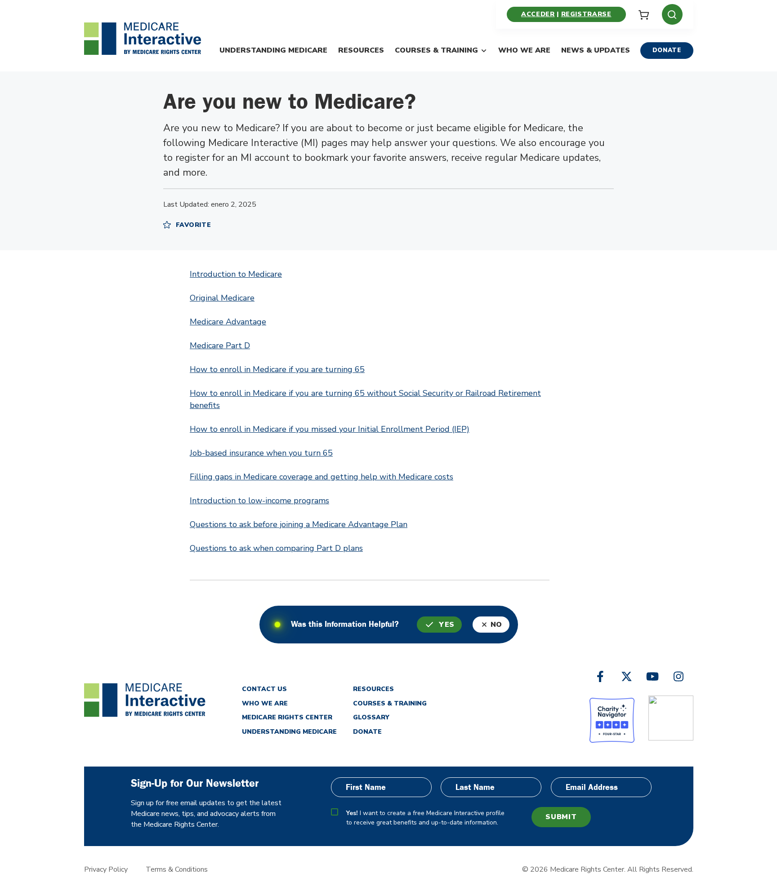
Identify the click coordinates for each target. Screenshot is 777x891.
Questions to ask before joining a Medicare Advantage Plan (298, 524)
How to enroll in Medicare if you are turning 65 (277, 369)
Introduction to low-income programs (259, 500)
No (496, 624)
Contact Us (264, 689)
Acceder (537, 14)
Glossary (371, 717)
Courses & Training (436, 50)
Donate (666, 50)
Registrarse (586, 14)
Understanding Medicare (273, 50)
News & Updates (595, 50)
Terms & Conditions (177, 869)
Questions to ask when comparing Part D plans (276, 548)
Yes (447, 624)
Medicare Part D (220, 345)
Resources (361, 50)
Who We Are (524, 50)
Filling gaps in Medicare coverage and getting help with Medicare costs (321, 476)
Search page (89, 303)
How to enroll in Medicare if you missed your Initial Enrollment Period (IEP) (329, 429)
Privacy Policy (106, 869)
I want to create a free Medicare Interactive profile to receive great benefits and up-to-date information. (425, 818)
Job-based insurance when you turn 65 (261, 453)
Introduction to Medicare (236, 274)
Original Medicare (222, 298)
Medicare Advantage (228, 321)
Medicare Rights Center (287, 717)
